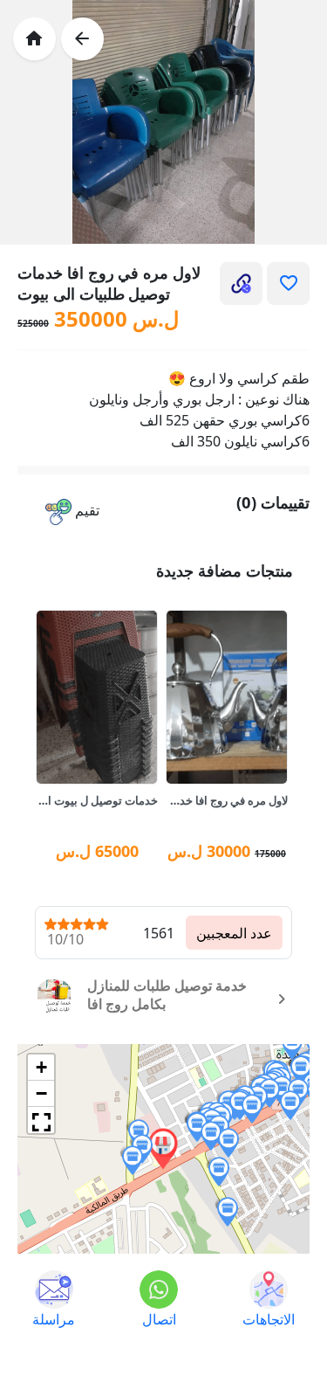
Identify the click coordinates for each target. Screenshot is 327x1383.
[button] (72, 511)
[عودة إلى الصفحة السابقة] (82, 38)
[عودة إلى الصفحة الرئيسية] (34, 38)
